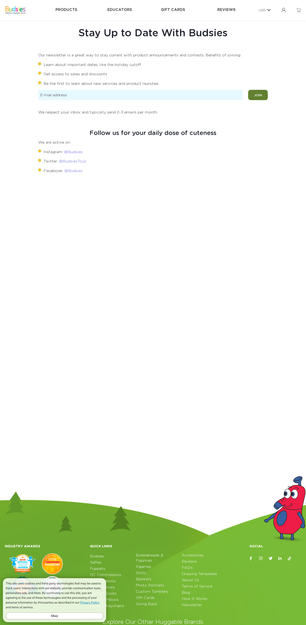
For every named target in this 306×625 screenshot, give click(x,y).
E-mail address (53, 95)
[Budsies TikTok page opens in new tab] (290, 558)
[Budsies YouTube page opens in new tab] (299, 558)
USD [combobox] (262, 10)
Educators (119, 9)
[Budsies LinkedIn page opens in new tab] (280, 558)
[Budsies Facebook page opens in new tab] (251, 558)
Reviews (226, 9)
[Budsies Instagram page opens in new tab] (261, 558)
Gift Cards (173, 9)
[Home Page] (15, 10)
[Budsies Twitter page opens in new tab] (271, 558)
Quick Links (101, 546)
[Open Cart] (298, 10)
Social (256, 546)
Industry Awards (22, 546)
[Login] (283, 10)
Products (66, 9)
